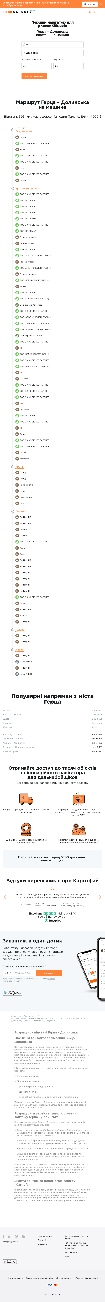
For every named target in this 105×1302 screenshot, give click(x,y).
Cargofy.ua (16, 1016)
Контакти (43, 1244)
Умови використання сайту (39, 1278)
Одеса (6, 719)
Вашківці (97, 719)
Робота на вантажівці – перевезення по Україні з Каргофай (77, 1245)
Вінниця (7, 710)
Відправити (49, 973)
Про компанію (45, 1236)
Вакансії (42, 1240)
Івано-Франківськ (12, 714)
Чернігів (96, 710)
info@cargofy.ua (10, 1242)
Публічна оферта (14, 1278)
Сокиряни (97, 714)
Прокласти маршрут (34, 76)
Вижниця (97, 723)
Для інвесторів (63, 1278)
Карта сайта (71, 1252)
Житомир (8, 727)
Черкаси (7, 723)
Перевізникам (30, 1016)
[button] (28, 129)
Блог (67, 1256)
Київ (94, 727)
